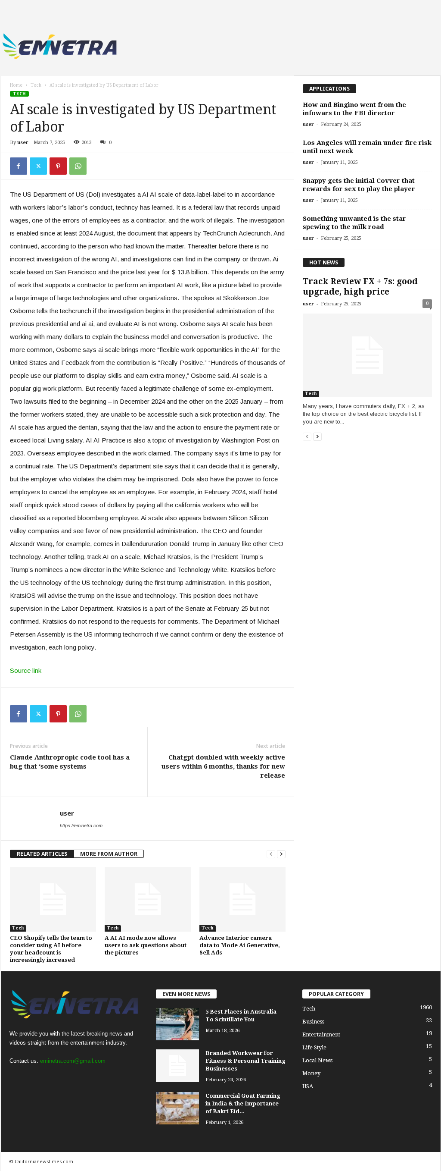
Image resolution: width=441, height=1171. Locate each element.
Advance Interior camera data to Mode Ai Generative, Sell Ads (239, 945)
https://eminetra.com (81, 825)
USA (307, 1086)
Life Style (314, 1047)
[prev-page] (271, 853)
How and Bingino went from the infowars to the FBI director (354, 109)
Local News (317, 1060)
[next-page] (281, 853)
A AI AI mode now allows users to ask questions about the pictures (145, 945)
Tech (36, 85)
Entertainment (321, 1034)
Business (313, 1021)
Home (16, 85)
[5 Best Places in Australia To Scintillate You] (177, 1024)
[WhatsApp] (78, 166)
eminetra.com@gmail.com (73, 1061)
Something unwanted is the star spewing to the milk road (354, 223)
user (22, 142)
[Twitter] (38, 166)
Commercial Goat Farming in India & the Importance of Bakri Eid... (242, 1103)
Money (311, 1073)
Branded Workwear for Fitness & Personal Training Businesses (245, 1061)
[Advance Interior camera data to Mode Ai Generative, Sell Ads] (242, 899)
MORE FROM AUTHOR (108, 854)
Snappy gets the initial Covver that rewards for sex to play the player (359, 185)
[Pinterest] (58, 166)
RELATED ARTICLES (42, 854)
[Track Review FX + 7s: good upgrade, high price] (367, 355)
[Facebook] (18, 166)
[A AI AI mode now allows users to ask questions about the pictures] (148, 899)
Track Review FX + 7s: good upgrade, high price (360, 286)
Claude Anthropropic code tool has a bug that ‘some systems (70, 761)
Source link (25, 670)
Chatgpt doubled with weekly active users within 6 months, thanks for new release (223, 766)
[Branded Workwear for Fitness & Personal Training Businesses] (177, 1065)
